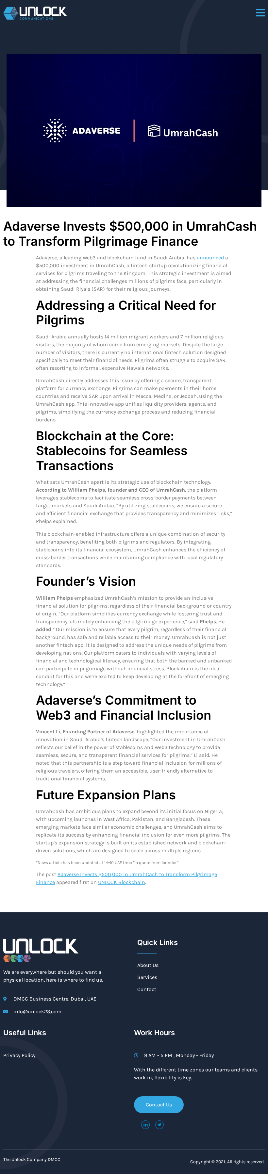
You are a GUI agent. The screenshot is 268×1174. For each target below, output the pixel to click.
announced (211, 257)
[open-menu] (260, 13)
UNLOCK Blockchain (121, 882)
